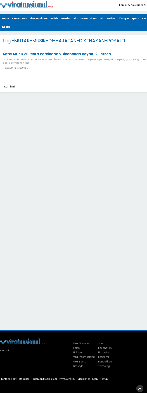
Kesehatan (105, 348)
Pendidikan (105, 361)
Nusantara (104, 352)
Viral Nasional (39, 18)
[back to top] (139, 388)
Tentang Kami (9, 379)
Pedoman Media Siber (44, 379)
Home (5, 18)
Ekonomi (103, 357)
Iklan (95, 379)
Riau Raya (18, 18)
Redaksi (24, 379)
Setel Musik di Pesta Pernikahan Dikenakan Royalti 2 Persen (57, 53)
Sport (135, 18)
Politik (54, 18)
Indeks (5, 27)
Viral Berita (107, 18)
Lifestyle (123, 18)
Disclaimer (84, 379)
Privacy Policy (67, 379)
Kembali (9, 86)
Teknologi (104, 366)
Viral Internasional (85, 18)
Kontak (104, 379)
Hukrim (65, 18)
